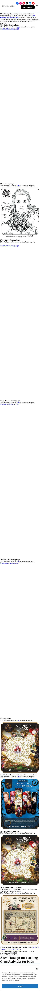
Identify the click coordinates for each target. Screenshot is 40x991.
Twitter (9, 949)
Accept (20, 986)
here (18, 27)
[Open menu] (37, 6)
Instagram (3, 949)
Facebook (35, 947)
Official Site (17, 949)
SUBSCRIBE (27, 7)
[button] (37, 969)
